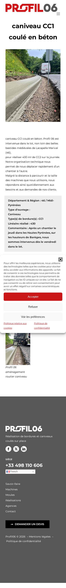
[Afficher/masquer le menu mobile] (58, 14)
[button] (60, 259)
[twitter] (16, 449)
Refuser (33, 306)
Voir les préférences (33, 316)
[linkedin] (24, 449)
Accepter (33, 296)
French (14, 471)
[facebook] (8, 449)
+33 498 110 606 (24, 465)
